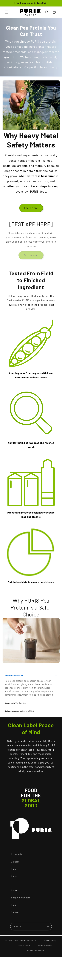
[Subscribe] (47, 926)
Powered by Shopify (27, 940)
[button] (6, 12)
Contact (15, 912)
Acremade (16, 854)
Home (14, 890)
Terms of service (45, 945)
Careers (15, 861)
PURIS (15, 940)
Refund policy (50, 940)
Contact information (35, 950)
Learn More (31, 207)
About (14, 876)
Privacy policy (23, 945)
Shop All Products (20, 897)
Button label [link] (30, 255)
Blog (13, 869)
